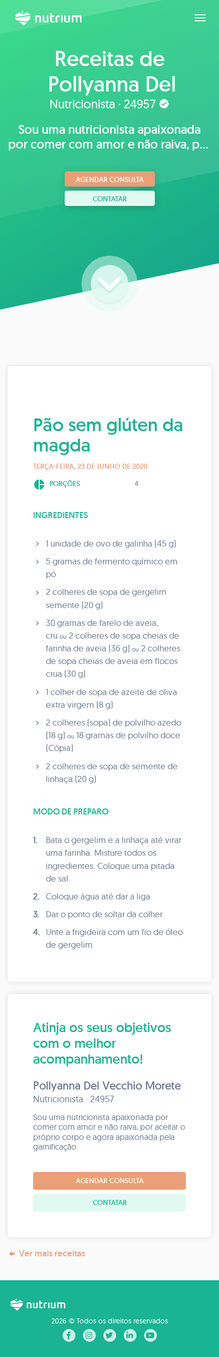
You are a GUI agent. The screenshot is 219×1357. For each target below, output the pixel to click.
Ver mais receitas (52, 1253)
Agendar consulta (110, 179)
